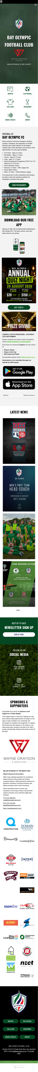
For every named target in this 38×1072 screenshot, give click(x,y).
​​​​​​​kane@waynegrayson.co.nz (12, 805)
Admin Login (20, 1067)
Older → (19, 610)
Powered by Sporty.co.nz (19, 1065)
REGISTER (10, 1021)
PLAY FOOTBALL (27, 1021)
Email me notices (29, 395)
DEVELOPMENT (27, 1029)
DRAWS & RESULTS (10, 1037)
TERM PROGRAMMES (19, 185)
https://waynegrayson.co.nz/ (12, 808)
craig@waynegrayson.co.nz (12, 800)
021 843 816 (11, 798)
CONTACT (27, 1037)
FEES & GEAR (10, 1029)
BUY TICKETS (18, 307)
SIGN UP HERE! (19, 634)
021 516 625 (11, 803)
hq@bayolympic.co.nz (19, 1051)
